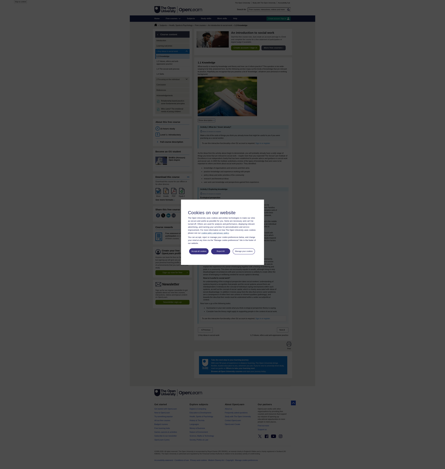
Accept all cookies (198, 251)
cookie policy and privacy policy (215, 233)
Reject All (221, 251)
